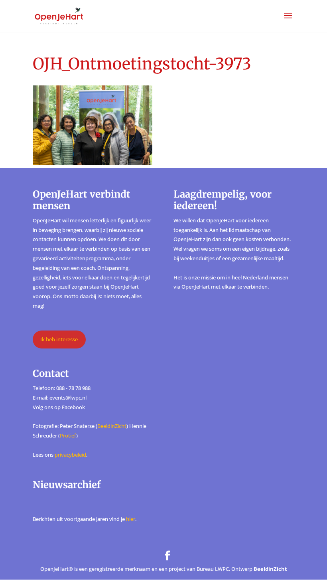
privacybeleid (70, 454)
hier (130, 519)
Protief (68, 435)
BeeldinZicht (111, 426)
